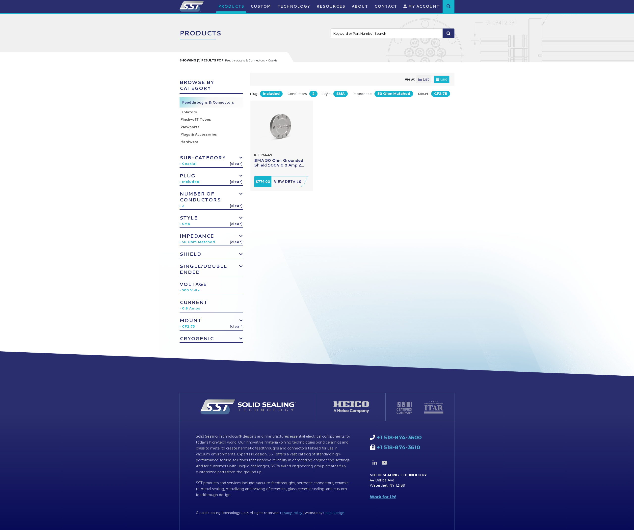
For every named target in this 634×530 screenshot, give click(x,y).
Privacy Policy (291, 513)
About (360, 6)
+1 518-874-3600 (399, 437)
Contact (385, 6)
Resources (331, 6)
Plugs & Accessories (198, 134)
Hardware (189, 141)
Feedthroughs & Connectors (208, 102)
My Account (423, 6)
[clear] (236, 164)
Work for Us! (383, 497)
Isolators (188, 112)
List (425, 79)
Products (231, 6)
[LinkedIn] (374, 462)
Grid (443, 79)
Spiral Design (333, 513)
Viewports (189, 126)
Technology (293, 6)
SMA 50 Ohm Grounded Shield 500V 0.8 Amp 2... (279, 162)
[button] (448, 6)
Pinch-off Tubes (195, 119)
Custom (261, 6)
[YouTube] (384, 462)
